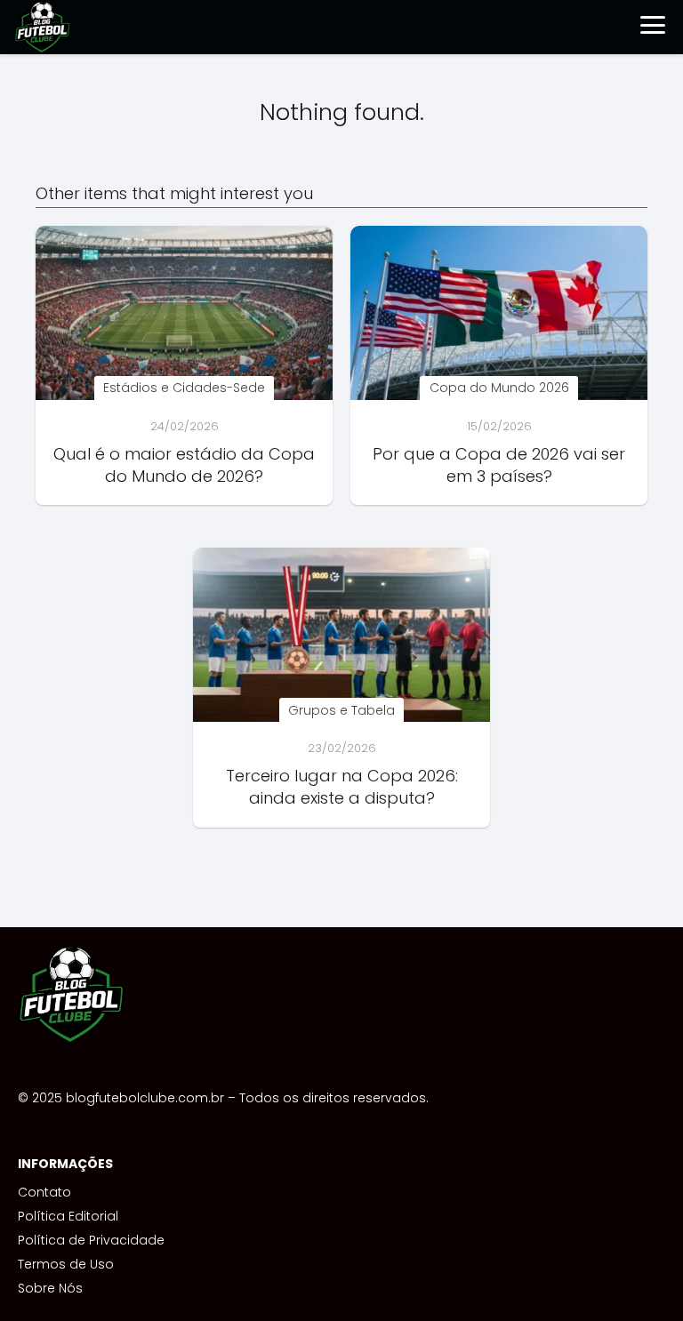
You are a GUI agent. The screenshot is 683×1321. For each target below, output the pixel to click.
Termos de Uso (66, 1264)
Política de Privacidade (91, 1240)
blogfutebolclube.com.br (145, 1098)
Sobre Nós (50, 1288)
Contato (44, 1192)
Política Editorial (68, 1216)
